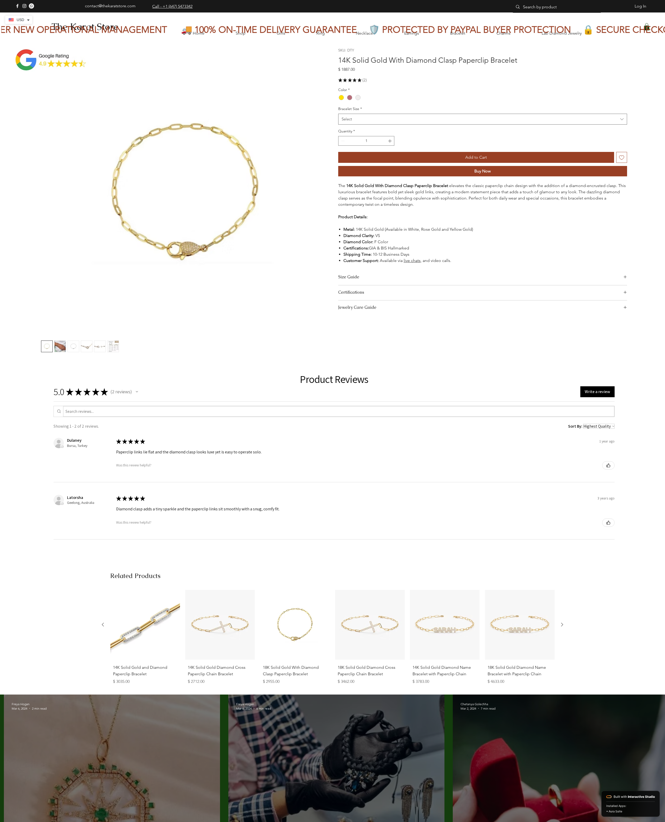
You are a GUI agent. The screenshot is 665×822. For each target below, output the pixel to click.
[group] (332, 639)
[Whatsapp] (31, 6)
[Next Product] (562, 624)
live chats (412, 260)
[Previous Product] (103, 624)
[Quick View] (145, 625)
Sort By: (575, 426)
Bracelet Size (350, 108)
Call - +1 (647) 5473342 (172, 6)
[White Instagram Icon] (24, 6)
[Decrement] (342, 140)
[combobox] (482, 119)
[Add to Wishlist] (621, 157)
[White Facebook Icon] (17, 6)
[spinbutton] (366, 140)
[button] (137, 392)
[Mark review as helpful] (608, 465)
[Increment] (390, 140)
